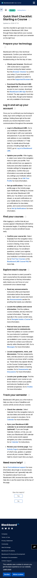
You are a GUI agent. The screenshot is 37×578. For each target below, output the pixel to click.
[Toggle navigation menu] (34, 3)
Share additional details (18, 513)
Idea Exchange (6, 547)
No (18, 501)
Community (5, 544)
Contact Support (6, 560)
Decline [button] (7, 574)
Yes (18, 496)
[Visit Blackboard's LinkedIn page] (9, 528)
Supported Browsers (23, 79)
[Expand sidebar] (1, 10)
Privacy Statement (7, 540)
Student (12, 10)
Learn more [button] (7, 569)
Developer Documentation (9, 557)
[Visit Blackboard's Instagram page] (12, 528)
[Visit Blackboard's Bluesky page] (6, 528)
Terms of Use (6, 537)
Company (4, 534)
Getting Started (21, 10)
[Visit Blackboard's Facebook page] (3, 528)
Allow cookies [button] (18, 574)
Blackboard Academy (8, 551)
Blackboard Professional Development (13, 554)
